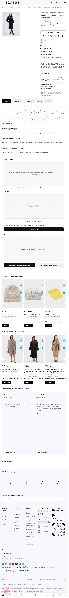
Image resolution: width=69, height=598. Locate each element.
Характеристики (18, 101)
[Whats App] (23, 564)
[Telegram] (10, 564)
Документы (17, 531)
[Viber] (20, 564)
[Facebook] (3, 564)
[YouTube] (13, 564)
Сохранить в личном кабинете (19, 265)
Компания (17, 508)
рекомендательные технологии (34, 584)
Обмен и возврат (31, 516)
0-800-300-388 (6, 553)
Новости (16, 520)
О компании (17, 512)
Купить (5, 325)
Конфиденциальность (53, 579)
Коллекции (5, 522)
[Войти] (52, 2)
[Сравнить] (50, 23)
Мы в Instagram (11, 472)
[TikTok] (16, 564)
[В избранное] (54, 23)
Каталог (4, 513)
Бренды (4, 519)
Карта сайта (29, 544)
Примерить (34, 229)
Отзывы (16, 522)
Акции (4, 516)
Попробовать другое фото (49, 265)
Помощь (28, 508)
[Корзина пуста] (65, 2)
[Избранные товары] (60, 2)
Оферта (64, 579)
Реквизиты (29, 542)
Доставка (48, 101)
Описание (7, 101)
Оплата (40, 101)
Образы (4, 524)
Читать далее (39, 591)
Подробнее (28, 325)
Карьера (16, 525)
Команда (16, 517)
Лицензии (17, 528)
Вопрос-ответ (29, 539)
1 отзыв (47, 20)
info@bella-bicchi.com (8, 556)
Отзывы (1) (30, 101)
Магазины (17, 514)
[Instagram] (6, 564)
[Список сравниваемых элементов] (56, 2)
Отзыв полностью (9, 452)
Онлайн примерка (31, 536)
